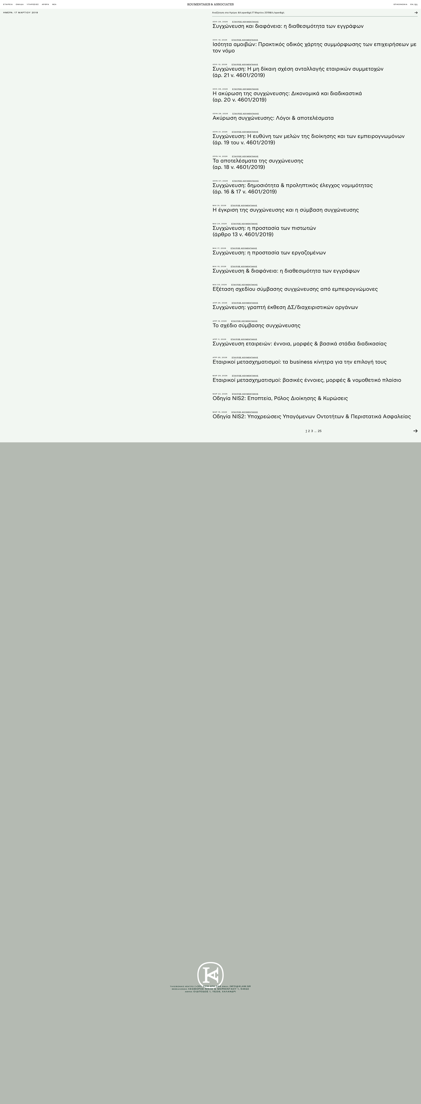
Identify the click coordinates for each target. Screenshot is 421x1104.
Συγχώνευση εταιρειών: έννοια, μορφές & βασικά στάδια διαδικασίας (300, 343)
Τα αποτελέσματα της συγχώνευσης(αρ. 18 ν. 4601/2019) (258, 163)
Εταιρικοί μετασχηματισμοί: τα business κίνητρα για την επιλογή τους (300, 362)
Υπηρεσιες (33, 4)
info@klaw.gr (240, 986)
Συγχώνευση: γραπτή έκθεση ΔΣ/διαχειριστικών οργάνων (285, 307)
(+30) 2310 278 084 (208, 986)
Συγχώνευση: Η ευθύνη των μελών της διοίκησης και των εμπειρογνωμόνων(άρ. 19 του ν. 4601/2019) (309, 139)
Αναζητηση (415, 12)
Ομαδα (20, 4)
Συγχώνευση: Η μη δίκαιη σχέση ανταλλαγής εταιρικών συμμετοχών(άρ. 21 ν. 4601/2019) (298, 72)
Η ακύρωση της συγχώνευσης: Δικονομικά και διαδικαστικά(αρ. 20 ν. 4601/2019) (287, 96)
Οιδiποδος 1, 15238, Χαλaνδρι (214, 991)
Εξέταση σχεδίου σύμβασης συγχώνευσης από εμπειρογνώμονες (295, 289)
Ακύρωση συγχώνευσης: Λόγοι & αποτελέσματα (273, 118)
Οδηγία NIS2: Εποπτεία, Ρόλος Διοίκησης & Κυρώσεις (280, 398)
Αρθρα (45, 4)
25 (320, 430)
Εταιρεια (8, 4)
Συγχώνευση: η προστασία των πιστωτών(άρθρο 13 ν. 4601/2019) (264, 231)
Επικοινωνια (401, 4)
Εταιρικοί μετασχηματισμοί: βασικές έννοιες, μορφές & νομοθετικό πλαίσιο (307, 380)
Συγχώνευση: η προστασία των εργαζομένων (269, 252)
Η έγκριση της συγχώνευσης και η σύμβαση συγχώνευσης (286, 210)
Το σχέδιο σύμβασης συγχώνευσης (257, 325)
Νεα (54, 4)
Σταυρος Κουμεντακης (245, 22)
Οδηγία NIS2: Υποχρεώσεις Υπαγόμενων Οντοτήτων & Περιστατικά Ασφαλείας (312, 416)
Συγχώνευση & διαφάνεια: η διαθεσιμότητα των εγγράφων (286, 271)
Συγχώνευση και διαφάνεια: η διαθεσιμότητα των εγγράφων (288, 26)
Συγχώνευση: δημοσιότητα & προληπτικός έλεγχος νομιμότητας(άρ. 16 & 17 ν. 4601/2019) (293, 188)
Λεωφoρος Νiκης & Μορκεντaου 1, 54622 (218, 989)
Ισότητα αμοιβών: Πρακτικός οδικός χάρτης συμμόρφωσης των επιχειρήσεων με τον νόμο (315, 47)
